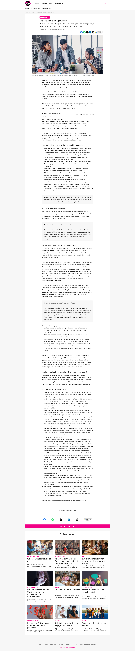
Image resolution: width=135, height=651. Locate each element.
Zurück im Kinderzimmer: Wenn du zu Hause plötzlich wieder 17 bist (94, 561)
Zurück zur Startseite (67, 526)
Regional (51, 3)
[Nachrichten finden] (105, 3)
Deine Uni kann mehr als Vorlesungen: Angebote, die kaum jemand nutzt (67, 561)
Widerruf (81, 644)
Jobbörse (36, 3)
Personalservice (59, 3)
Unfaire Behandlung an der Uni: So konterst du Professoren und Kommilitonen (39, 593)
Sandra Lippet (62, 29)
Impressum (87, 644)
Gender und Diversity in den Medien (94, 624)
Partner (46, 644)
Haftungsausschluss (66, 644)
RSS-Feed (93, 644)
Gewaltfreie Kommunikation (67, 589)
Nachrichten (44, 3)
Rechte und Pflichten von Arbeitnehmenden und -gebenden (38, 625)
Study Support (36, 8)
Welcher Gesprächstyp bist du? (39, 559)
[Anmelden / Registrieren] (108, 3)
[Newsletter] (102, 3)
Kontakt (75, 644)
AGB (59, 644)
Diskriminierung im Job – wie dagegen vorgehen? (67, 624)
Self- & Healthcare (46, 8)
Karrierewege (39, 12)
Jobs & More (28, 8)
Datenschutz (53, 644)
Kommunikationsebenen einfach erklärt (93, 590)
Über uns (41, 644)
